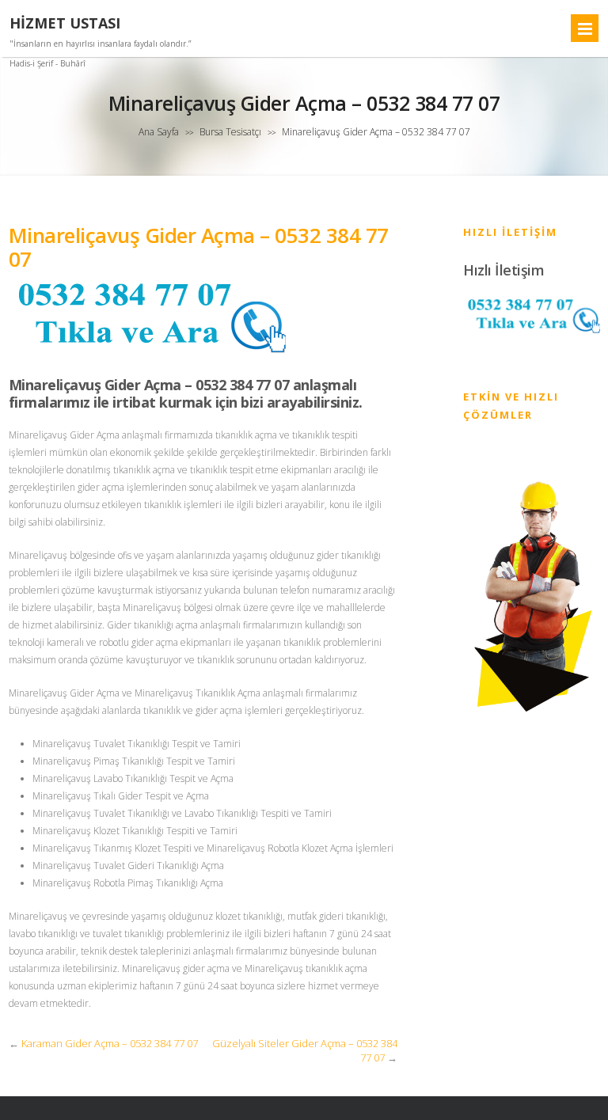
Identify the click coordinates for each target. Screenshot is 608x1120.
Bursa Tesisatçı (230, 132)
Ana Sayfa (159, 132)
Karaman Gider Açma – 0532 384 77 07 (109, 1043)
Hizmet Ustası (65, 23)
